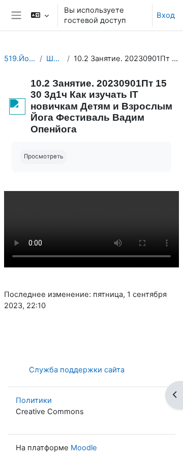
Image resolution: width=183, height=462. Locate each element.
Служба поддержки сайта (77, 369)
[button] (39, 15)
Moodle (84, 447)
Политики (34, 400)
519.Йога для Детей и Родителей (20, 58)
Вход (166, 15)
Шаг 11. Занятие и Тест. (54, 58)
